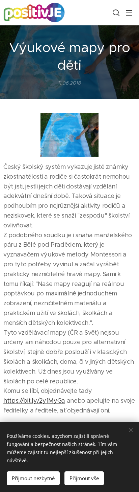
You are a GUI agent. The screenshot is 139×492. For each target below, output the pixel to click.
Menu (129, 12)
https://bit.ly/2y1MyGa (34, 400)
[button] (115, 12)
